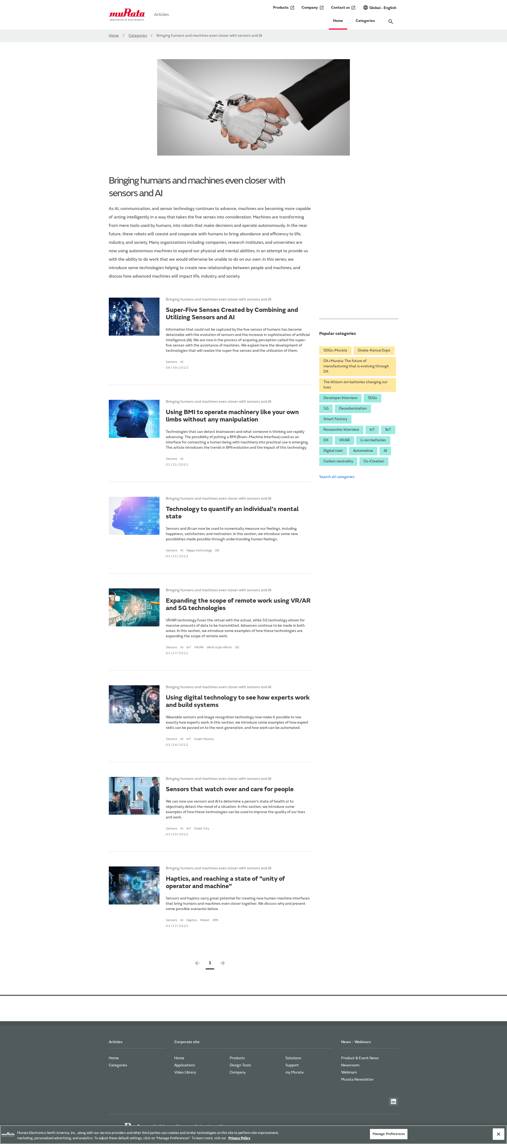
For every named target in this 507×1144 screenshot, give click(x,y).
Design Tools (240, 1065)
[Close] (498, 1134)
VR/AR (344, 440)
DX (325, 440)
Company (313, 7)
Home (338, 21)
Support (292, 1065)
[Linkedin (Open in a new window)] (393, 1101)
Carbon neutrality (338, 461)
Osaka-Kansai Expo (374, 351)
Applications (184, 1065)
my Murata (294, 1073)
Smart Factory (335, 419)
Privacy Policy (239, 1138)
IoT (372, 430)
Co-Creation (374, 461)
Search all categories (337, 477)
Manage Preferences (389, 1134)
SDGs (372, 398)
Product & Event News (360, 1058)
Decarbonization (353, 409)
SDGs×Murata (335, 351)
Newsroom (350, 1065)
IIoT (388, 430)
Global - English (379, 7)
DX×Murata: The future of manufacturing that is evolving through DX (356, 366)
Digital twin (333, 451)
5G (325, 409)
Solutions (293, 1058)
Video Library (185, 1073)
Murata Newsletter (357, 1080)
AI (385, 451)
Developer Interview (340, 398)
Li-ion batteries (373, 440)
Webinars (349, 1073)
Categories (365, 21)
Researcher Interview (341, 430)
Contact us (343, 7)
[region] (253, 1134)
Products (284, 7)
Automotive (363, 451)
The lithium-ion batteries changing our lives (355, 385)
